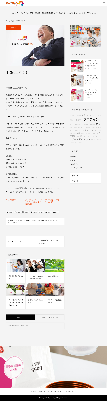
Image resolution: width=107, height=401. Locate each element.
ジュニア (95, 115)
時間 (85, 124)
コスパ (71, 127)
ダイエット (28, 220)
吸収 (96, 130)
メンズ (80, 142)
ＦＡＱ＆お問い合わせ (69, 391)
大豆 (83, 115)
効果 (88, 127)
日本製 (75, 127)
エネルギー (89, 115)
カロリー (22, 220)
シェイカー (78, 130)
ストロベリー (94, 136)
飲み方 (55, 220)
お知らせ (13, 27)
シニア (81, 124)
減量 (46, 220)
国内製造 (79, 115)
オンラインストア (53, 391)
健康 (81, 136)
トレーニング (90, 130)
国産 (72, 142)
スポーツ (74, 139)
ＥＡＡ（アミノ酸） (77, 168)
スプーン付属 (94, 139)
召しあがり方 (91, 124)
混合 (78, 127)
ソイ (100, 130)
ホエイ (83, 133)
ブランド (76, 142)
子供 (83, 130)
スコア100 (84, 127)
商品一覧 (73, 160)
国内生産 (41, 220)
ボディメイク (88, 133)
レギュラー (78, 120)
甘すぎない (73, 133)
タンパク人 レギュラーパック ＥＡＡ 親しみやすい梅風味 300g (33, 202)
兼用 (78, 136)
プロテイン (35, 220)
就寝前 (71, 120)
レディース (86, 136)
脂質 (51, 220)
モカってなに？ (11, 200)
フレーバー (93, 127)
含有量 (77, 124)
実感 (99, 115)
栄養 (98, 124)
